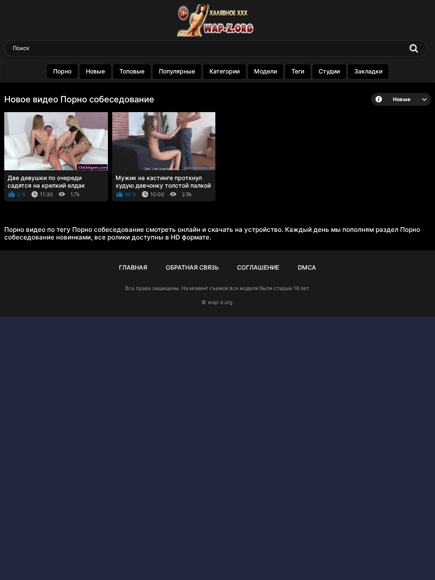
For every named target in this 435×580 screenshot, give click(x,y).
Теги (297, 71)
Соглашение (258, 267)
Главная (133, 267)
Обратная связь (192, 267)
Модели (265, 71)
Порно (62, 71)
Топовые (131, 71)
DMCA (307, 267)
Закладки (368, 71)
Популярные (177, 71)
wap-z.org (220, 302)
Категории (224, 71)
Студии (329, 71)
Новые (95, 71)
